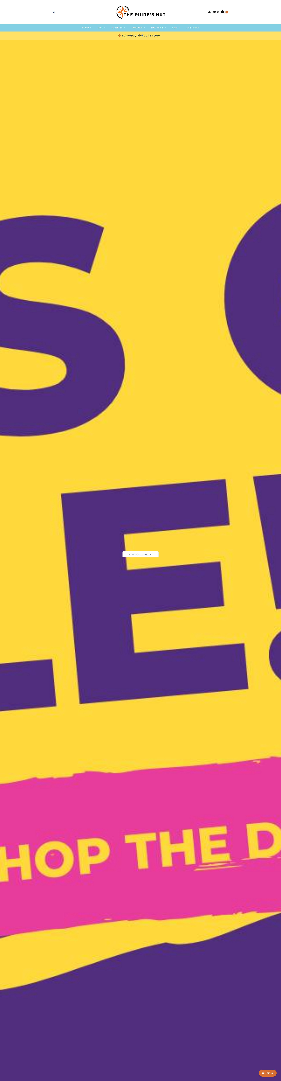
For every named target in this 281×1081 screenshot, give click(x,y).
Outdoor (137, 28)
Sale (174, 28)
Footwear (157, 28)
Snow (85, 28)
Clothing (117, 28)
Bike (100, 28)
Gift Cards (192, 28)
